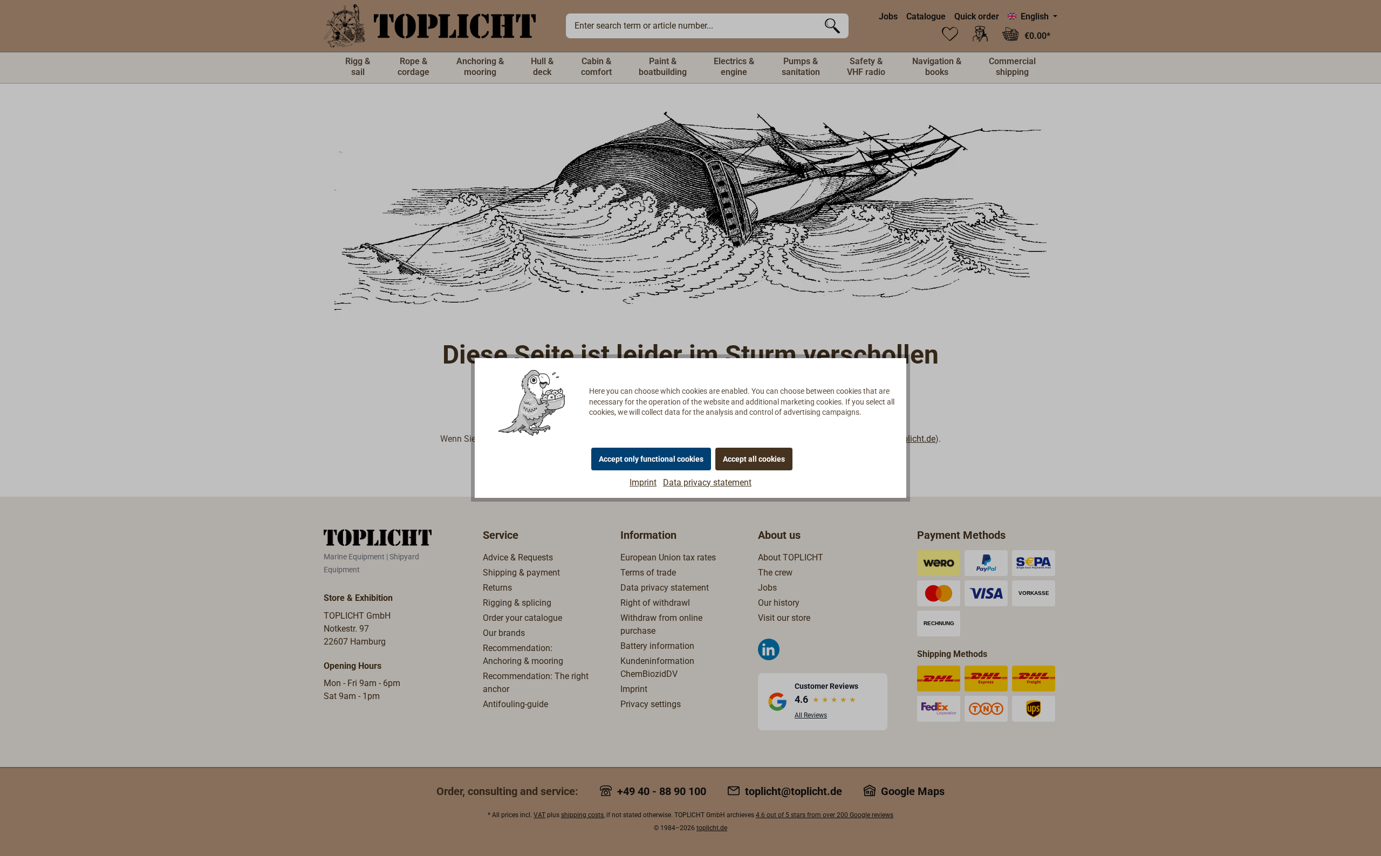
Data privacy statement (707, 482)
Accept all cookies (754, 459)
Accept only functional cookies (651, 459)
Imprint (643, 482)
